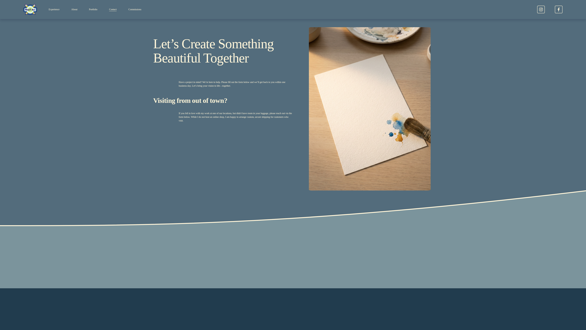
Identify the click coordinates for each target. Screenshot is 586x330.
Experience (54, 9)
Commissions (134, 9)
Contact (113, 9)
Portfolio (93, 9)
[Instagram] (541, 9)
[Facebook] (558, 9)
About (74, 9)
